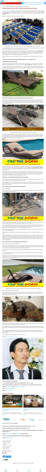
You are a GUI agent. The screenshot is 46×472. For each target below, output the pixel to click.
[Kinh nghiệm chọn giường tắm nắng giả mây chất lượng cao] (12, 401)
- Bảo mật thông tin (5, 448)
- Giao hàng (4, 444)
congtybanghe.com (9, 390)
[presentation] (1, 400)
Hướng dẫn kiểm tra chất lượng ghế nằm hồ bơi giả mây (19, 8)
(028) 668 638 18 (9, 386)
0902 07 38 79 (17, 386)
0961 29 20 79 (18, 433)
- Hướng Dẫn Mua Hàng (6, 443)
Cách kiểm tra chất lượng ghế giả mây (12, 336)
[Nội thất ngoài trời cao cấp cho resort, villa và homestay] (33, 401)
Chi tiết (3, 415)
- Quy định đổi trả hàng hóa (7, 445)
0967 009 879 (22, 386)
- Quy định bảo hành (5, 447)
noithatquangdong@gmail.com (10, 388)
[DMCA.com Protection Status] (5, 460)
